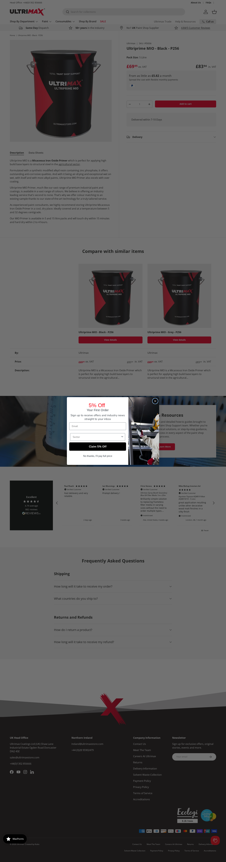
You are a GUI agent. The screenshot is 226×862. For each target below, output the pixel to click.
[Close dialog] (155, 401)
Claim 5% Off (98, 446)
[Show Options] (122, 437)
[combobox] (97, 437)
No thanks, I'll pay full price (97, 456)
